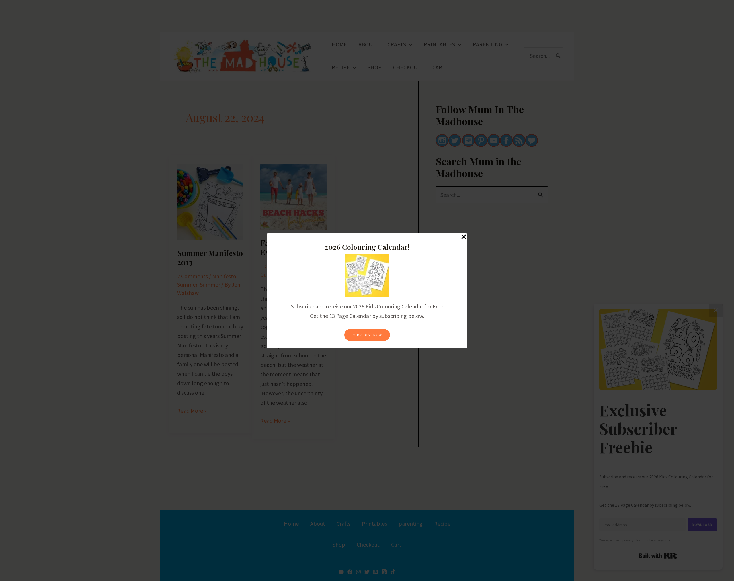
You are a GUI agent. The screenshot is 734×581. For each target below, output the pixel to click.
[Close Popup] (463, 237)
